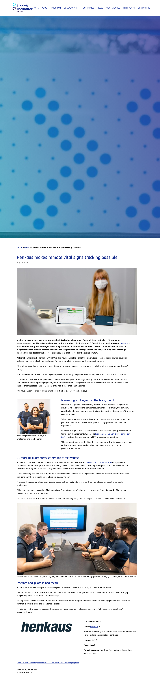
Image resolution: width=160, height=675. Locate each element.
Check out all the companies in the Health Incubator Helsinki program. (48, 662)
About (45, 8)
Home (36, 8)
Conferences (113, 8)
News (100, 8)
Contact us (144, 8)
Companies (88, 8)
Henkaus (94, 626)
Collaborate (71, 8)
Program (56, 8)
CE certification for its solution (98, 462)
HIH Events (129, 8)
